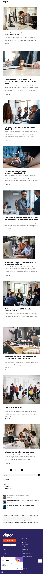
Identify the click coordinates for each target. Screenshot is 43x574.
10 (26, 470)
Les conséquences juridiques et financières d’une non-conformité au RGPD (20, 81)
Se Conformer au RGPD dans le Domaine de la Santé (18, 310)
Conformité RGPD (6, 515)
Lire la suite (8, 45)
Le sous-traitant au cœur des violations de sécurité (18, 495)
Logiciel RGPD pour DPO (7, 520)
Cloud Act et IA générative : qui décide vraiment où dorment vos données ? (23, 500)
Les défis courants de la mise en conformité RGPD (18, 34)
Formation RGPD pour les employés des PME (20, 128)
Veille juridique (6, 488)
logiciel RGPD (19, 517)
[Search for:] (21, 475)
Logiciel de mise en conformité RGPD (9, 517)
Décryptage (5, 486)
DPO (12, 515)
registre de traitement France (8, 522)
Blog (4, 482)
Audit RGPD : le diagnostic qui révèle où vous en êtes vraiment (20, 505)
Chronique (5, 484)
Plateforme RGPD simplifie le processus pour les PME (17, 172)
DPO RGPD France (29, 515)
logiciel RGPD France (27, 517)
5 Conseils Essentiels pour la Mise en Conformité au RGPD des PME (20, 357)
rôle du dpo (36, 522)
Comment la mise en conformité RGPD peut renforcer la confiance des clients (21, 219)
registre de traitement (27, 520)
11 (29, 470)
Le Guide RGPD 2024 (13, 407)
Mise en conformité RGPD (17, 520)
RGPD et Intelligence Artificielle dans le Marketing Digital (20, 263)
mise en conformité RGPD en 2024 (19, 452)
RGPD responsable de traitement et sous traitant (23, 522)
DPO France (16, 515)
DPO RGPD (22, 515)
